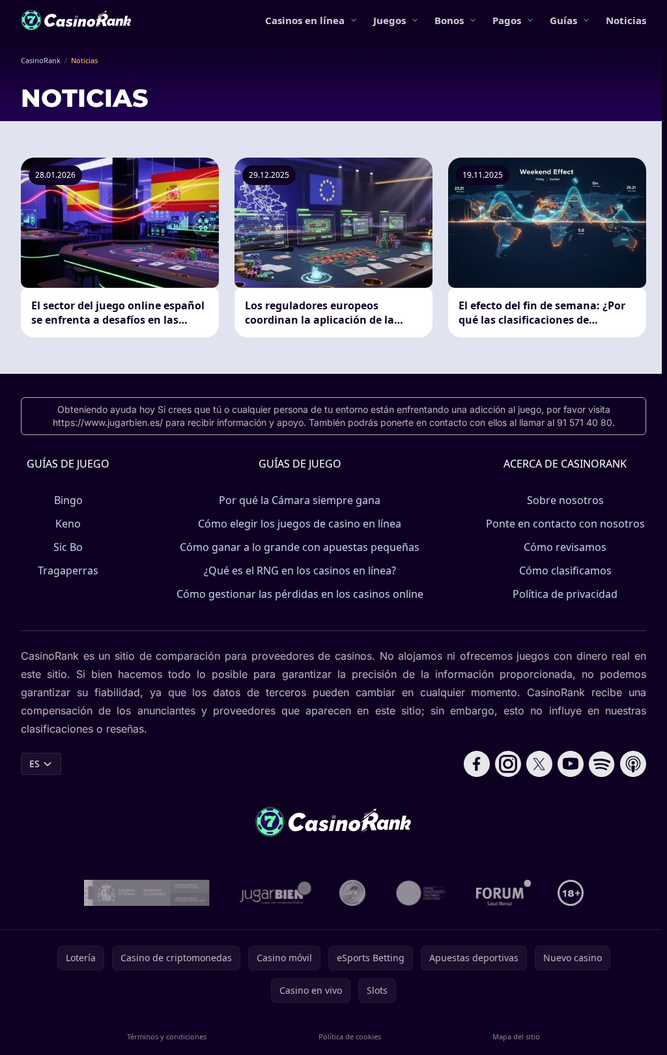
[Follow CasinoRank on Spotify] (602, 764)
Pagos (506, 20)
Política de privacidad (565, 594)
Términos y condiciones (166, 1036)
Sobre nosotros (565, 500)
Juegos (389, 20)
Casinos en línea (305, 20)
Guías (563, 20)
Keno (68, 523)
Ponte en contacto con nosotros (565, 523)
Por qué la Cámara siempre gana (299, 500)
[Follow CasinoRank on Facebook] (477, 764)
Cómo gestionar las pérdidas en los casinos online (300, 594)
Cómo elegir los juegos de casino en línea (299, 523)
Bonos (449, 20)
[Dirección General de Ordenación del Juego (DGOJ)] (147, 893)
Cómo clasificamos (565, 570)
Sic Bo (68, 547)
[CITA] (420, 893)
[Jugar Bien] (274, 893)
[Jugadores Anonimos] (352, 893)
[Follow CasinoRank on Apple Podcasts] (633, 764)
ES (34, 763)
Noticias (626, 20)
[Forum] (504, 893)
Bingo (68, 500)
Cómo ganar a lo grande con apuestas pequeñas (299, 547)
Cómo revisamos (565, 547)
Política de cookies (350, 1036)
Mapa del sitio (516, 1036)
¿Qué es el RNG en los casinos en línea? (300, 570)
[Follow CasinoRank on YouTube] (571, 764)
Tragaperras (68, 570)
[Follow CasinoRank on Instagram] (508, 764)
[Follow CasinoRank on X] (539, 764)
